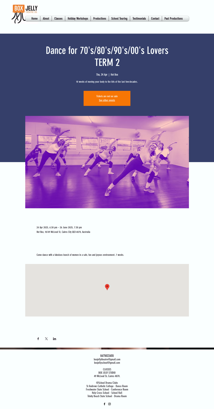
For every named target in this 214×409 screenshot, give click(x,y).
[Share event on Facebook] (38, 338)
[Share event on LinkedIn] (54, 338)
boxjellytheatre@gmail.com (107, 359)
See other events (107, 100)
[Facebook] (104, 404)
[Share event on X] (46, 338)
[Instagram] (109, 404)
